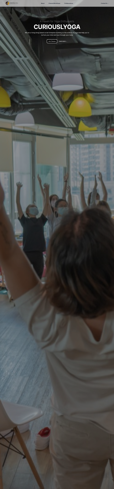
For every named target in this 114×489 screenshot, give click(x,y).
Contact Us (105, 3)
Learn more (63, 41)
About (42, 3)
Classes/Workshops (54, 3)
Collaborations (68, 3)
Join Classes (52, 41)
